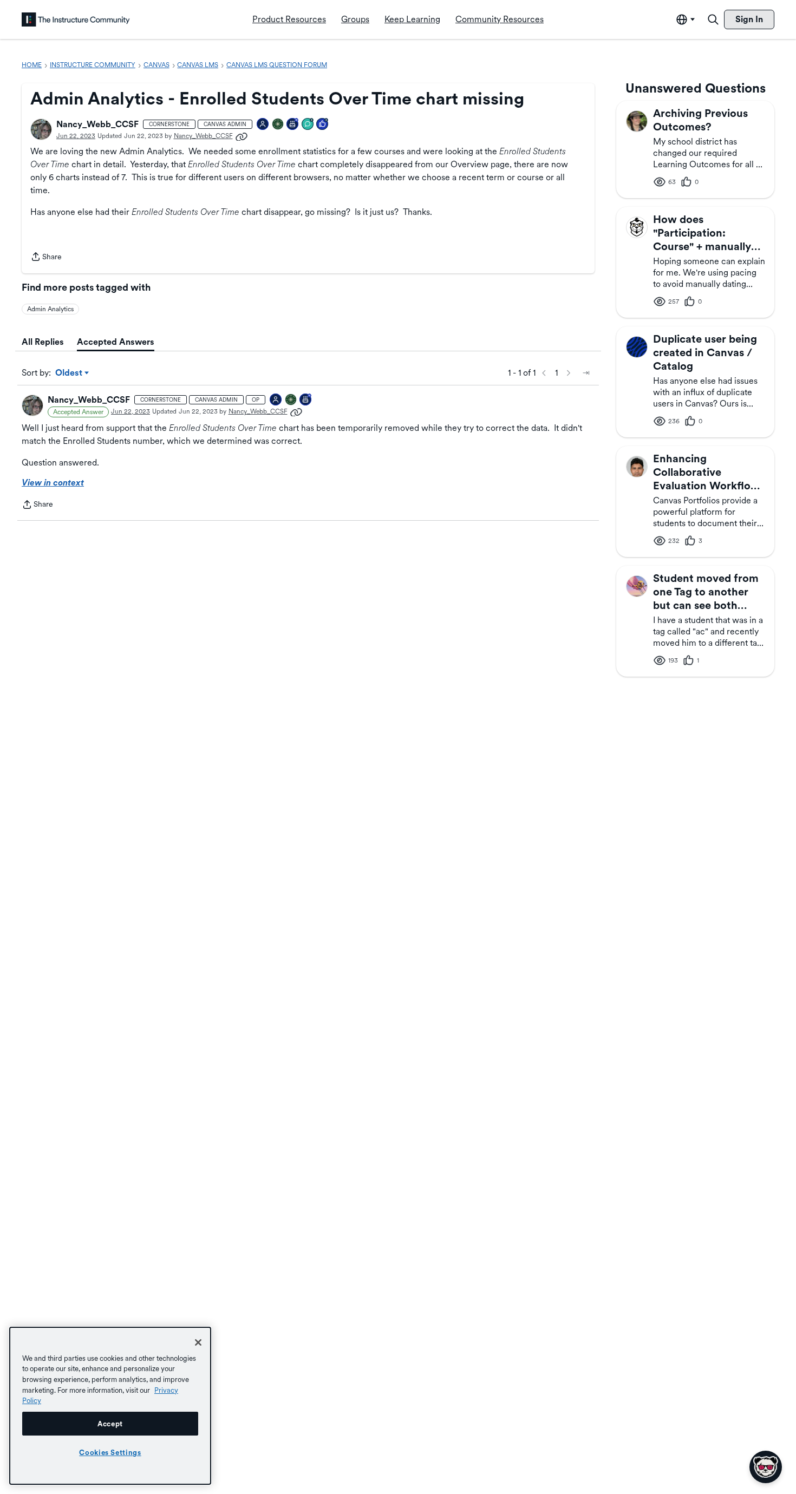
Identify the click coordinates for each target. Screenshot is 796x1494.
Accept (110, 1423)
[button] (41, 129)
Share (46, 257)
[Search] (713, 19)
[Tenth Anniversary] (292, 125)
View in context (53, 482)
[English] (76, 19)
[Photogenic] (263, 125)
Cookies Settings (110, 1452)
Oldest (69, 373)
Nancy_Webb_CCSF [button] (97, 124)
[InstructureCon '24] (278, 125)
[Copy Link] (241, 136)
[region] (110, 1405)
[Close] (198, 1342)
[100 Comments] (308, 125)
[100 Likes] (322, 125)
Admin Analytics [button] (50, 309)
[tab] (42, 342)
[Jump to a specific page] (586, 373)
